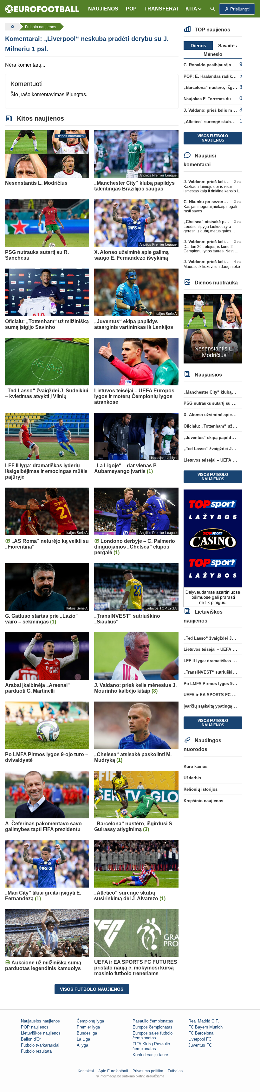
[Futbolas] (11, 26)
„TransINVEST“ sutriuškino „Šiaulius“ (221, 672)
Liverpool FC (199, 1039)
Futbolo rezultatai (37, 1051)
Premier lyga (88, 1027)
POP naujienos (35, 1027)
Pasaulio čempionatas (153, 1021)
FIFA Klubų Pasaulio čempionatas (151, 1046)
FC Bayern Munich (205, 1027)
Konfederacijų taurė (150, 1054)
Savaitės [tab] (227, 45)
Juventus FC (200, 1045)
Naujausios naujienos (40, 1021)
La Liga (83, 1039)
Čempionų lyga (90, 1021)
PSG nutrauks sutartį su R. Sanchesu (220, 403)
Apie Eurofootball (113, 1071)
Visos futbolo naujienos (91, 989)
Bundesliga (87, 1033)
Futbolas (175, 1071)
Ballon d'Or (31, 1039)
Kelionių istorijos (201, 789)
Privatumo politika (148, 1071)
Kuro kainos (195, 766)
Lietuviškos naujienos (41, 1033)
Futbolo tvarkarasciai (40, 1045)
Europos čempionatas (152, 1027)
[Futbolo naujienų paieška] (212, 9)
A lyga (82, 1045)
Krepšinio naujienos (203, 800)
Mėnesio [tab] (213, 54)
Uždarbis (192, 778)
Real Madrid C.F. (203, 1021)
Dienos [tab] (198, 45)
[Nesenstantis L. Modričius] (213, 328)
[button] (194, 8)
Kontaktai (86, 1071)
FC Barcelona (200, 1033)
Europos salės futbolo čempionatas (152, 1035)
